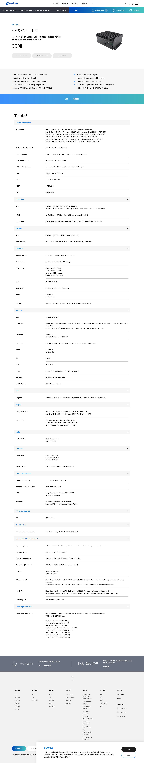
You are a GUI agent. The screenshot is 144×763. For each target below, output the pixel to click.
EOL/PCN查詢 (70, 697)
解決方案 (55, 3)
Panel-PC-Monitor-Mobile (88, 718)
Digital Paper (87, 727)
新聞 (33, 694)
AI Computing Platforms (87, 738)
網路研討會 (47, 666)
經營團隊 (17, 703)
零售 (101, 697)
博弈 (101, 706)
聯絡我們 (119, 698)
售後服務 (51, 706)
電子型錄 (34, 700)
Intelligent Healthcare (86, 723)
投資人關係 (120, 694)
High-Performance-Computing (87, 732)
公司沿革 (17, 700)
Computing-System (86, 707)
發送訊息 (106, 667)
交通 (101, 700)
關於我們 (17, 690)
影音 (33, 697)
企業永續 (119, 690)
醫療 (101, 694)
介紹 (16, 694)
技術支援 (84, 3)
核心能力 (74, 3)
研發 (50, 694)
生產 (50, 697)
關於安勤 (17, 697)
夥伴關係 (17, 709)
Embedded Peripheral (86, 713)
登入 (40, 666)
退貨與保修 (69, 694)
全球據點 (17, 706)
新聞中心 (34, 690)
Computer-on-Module (87, 702)
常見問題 (68, 700)
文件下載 (68, 703)
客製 (50, 703)
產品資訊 (65, 3)
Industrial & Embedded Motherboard (87, 696)
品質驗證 (51, 700)
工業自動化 (103, 703)
